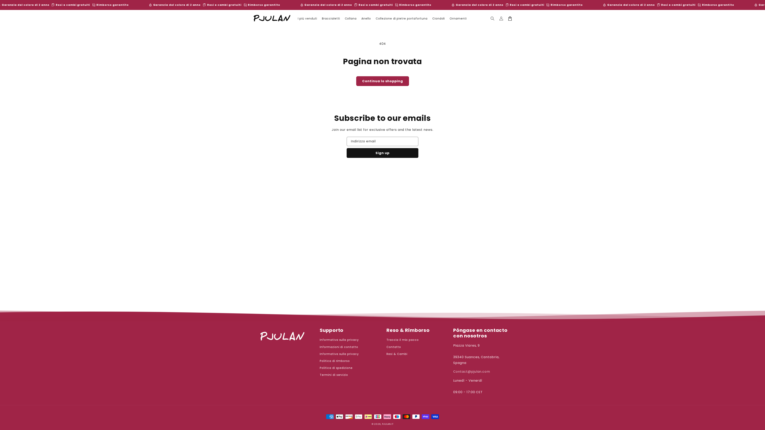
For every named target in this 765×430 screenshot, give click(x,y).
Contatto (393, 347)
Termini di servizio (334, 375)
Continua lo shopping (382, 81)
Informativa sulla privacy (339, 340)
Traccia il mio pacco (402, 340)
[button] (492, 18)
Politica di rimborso (335, 361)
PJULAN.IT (387, 424)
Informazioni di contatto (339, 347)
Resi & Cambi (396, 354)
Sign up (382, 153)
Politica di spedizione (336, 368)
